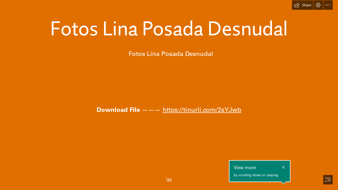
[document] (169, 95)
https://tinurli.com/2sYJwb (202, 109)
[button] (302, 5)
